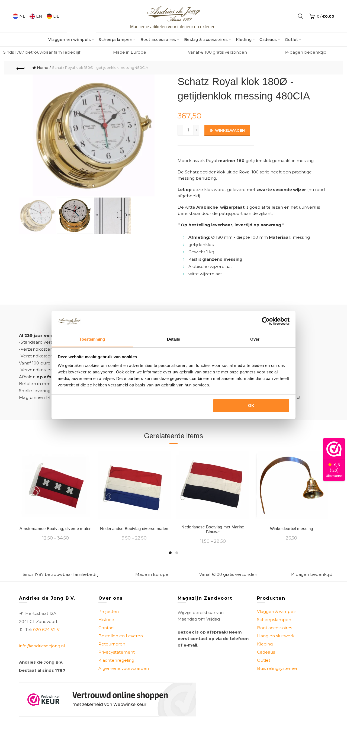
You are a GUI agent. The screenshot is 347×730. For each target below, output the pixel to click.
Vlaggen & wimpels (276, 611)
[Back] (20, 67)
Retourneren (111, 644)
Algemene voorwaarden (123, 668)
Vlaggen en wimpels (71, 37)
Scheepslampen (116, 39)
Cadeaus (268, 39)
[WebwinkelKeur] (107, 699)
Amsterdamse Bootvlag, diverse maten (56, 528)
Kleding (244, 39)
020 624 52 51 (47, 629)
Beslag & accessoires (206, 39)
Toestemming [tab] (92, 339)
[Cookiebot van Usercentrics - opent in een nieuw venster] (266, 321)
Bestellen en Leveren (120, 635)
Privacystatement (116, 652)
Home (42, 67)
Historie (106, 619)
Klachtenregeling (116, 660)
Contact (106, 627)
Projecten (108, 611)
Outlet (291, 39)
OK (251, 405)
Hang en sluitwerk (275, 635)
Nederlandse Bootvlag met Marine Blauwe (212, 529)
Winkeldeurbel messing (291, 528)
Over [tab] (254, 339)
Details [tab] (173, 339)
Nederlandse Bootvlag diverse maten (134, 528)
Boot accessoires (158, 39)
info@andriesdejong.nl (42, 645)
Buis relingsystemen (277, 668)
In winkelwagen (227, 130)
